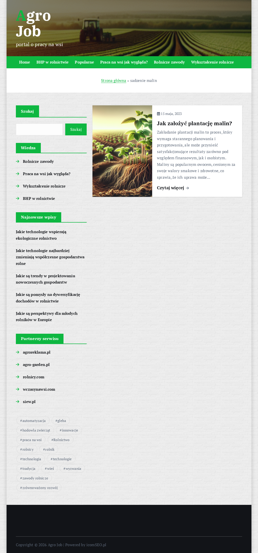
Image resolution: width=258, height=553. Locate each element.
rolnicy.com (33, 376)
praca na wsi (32, 439)
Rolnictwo (61, 439)
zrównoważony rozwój (40, 487)
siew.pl (29, 401)
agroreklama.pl (36, 352)
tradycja (28, 468)
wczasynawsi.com (39, 389)
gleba (61, 420)
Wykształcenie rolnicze (212, 62)
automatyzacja (34, 420)
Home (24, 62)
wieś (50, 468)
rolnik (49, 449)
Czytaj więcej (171, 188)
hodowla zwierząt (36, 430)
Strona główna (113, 80)
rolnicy (28, 449)
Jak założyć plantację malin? (194, 123)
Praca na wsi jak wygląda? (124, 62)
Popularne (84, 62)
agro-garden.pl (36, 364)
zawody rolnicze (35, 478)
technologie (62, 458)
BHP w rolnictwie (53, 62)
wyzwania (73, 468)
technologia (31, 458)
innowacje (70, 430)
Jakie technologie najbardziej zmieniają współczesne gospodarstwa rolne (50, 257)
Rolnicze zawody (169, 62)
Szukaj (27, 111)
